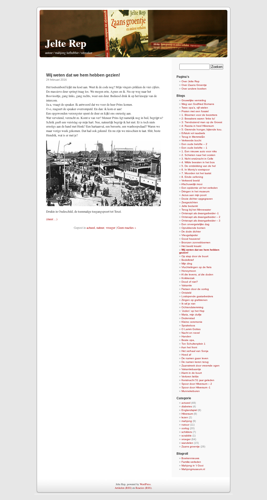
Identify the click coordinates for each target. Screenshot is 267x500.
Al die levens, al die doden (197, 274)
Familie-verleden (191, 461)
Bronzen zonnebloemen (195, 242)
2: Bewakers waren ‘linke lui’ (198, 118)
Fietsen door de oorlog (195, 289)
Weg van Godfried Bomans (197, 104)
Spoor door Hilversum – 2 (196, 383)
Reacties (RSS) (143, 488)
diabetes (186, 406)
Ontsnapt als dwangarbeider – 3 (200, 220)
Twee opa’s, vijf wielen (194, 107)
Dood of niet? (189, 281)
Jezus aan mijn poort (194, 195)
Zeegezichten (189, 202)
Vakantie (186, 285)
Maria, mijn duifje (191, 314)
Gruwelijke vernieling (193, 100)
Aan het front (189, 347)
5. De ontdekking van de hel (198, 165)
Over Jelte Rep (190, 81)
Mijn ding (186, 263)
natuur (100, 227)
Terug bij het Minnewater (196, 209)
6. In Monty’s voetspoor (195, 169)
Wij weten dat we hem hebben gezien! (83, 75)
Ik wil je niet (188, 303)
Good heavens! (190, 238)
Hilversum (187, 413)
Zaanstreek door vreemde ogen (200, 365)
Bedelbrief (187, 259)
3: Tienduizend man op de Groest (201, 122)
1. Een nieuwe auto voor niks (199, 151)
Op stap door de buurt (194, 256)
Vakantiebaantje (191, 369)
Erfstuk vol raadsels (193, 133)
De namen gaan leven (194, 358)
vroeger (110, 227)
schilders (186, 432)
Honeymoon (188, 270)
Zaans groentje (190, 446)
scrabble (186, 435)
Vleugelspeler (189, 235)
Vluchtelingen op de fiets (196, 267)
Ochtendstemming (192, 307)
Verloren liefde (190, 376)
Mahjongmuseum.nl (193, 469)
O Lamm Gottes (191, 329)
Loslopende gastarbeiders (197, 296)
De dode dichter (191, 231)
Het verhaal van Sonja (194, 351)
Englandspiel (189, 410)
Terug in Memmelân (193, 136)
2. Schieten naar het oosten (198, 155)
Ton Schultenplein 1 (193, 343)
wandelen (187, 442)
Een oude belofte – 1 (194, 147)
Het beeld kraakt (191, 246)
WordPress (145, 484)
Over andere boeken (194, 88)
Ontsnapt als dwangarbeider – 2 (200, 217)
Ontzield (186, 292)
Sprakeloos (188, 325)
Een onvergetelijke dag (195, 224)
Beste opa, (188, 340)
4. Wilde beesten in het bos (198, 162)
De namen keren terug (195, 361)
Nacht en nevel (190, 332)
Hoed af (186, 354)
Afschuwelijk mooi (191, 184)
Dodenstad (188, 318)
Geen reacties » (126, 227)
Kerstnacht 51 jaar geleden (197, 380)
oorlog (185, 428)
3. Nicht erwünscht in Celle (197, 158)
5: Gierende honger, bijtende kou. (201, 129)
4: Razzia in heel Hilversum (197, 125)
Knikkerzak (188, 278)
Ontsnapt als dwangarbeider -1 (200, 213)
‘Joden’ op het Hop (192, 310)
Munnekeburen (190, 391)
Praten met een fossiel (195, 111)
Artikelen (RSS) (123, 488)
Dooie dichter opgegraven (197, 198)
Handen (186, 336)
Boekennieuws (190, 458)
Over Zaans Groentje (194, 85)
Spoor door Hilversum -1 (195, 387)
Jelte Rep (65, 42)
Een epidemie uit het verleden (199, 187)
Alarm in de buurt (191, 372)
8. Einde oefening (192, 176)
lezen (184, 417)
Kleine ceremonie (191, 321)
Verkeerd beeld (190, 180)
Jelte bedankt (189, 206)
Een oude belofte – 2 (194, 144)
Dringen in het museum (195, 191)
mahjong (186, 421)
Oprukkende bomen (193, 227)
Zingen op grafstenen (194, 300)
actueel (91, 227)
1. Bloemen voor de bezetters (199, 114)
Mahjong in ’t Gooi (192, 465)
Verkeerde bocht (191, 140)
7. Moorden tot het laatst (196, 173)
